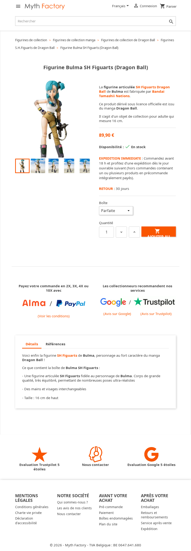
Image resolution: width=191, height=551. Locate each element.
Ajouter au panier (158, 232)
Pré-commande (111, 507)
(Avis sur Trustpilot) (156, 313)
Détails (32, 344)
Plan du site (108, 524)
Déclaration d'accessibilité (26, 520)
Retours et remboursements (154, 515)
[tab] (31, 344)
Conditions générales (31, 507)
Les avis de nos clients (74, 508)
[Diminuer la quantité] (121, 232)
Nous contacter (69, 514)
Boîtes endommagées (116, 518)
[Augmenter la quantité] (134, 232)
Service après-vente (156, 523)
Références (55, 344)
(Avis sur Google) (117, 313)
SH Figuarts (67, 355)
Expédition (149, 529)
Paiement (106, 512)
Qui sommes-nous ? (72, 502)
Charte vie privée (28, 512)
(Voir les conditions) (54, 316)
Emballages (150, 507)
